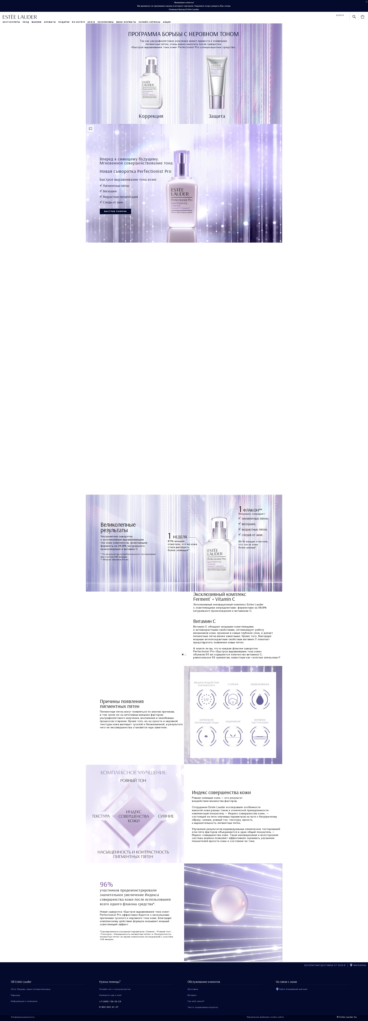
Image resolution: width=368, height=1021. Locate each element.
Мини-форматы (126, 22)
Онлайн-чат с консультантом (115, 989)
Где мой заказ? (196, 1001)
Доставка (193, 989)
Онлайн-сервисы (149, 22)
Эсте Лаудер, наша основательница (30, 989)
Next (284, 621)
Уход (26, 22)
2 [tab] (185, 654)
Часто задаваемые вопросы (203, 1007)
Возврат (192, 995)
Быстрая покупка (115, 211)
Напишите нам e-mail (110, 995)
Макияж (37, 22)
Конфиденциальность (23, 1017)
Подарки (64, 22)
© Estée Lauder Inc (347, 1017)
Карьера (15, 995)
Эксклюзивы (105, 22)
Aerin (91, 22)
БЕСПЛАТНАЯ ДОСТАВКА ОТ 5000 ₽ (325, 965)
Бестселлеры (11, 22)
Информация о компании (24, 1001)
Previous (83, 621)
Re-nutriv (78, 22)
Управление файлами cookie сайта (265, 1017)
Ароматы (50, 22)
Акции (167, 22)
